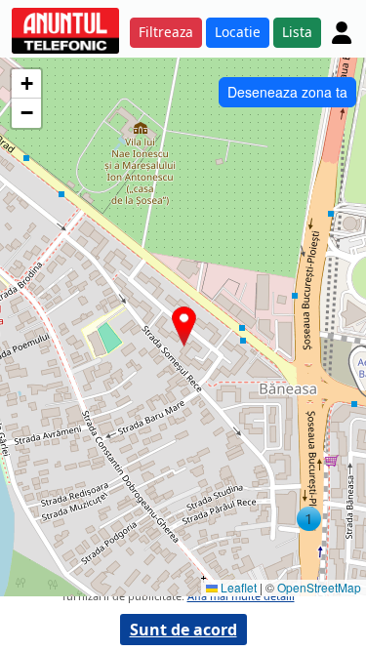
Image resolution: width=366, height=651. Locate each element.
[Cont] (341, 32)
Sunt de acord (183, 629)
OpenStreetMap (319, 587)
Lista (297, 31)
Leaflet (237, 587)
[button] (309, 519)
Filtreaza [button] (166, 31)
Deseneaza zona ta (287, 92)
